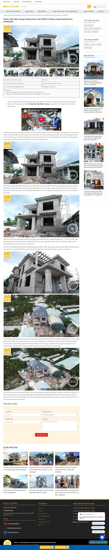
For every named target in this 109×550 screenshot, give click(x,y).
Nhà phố (95, 31)
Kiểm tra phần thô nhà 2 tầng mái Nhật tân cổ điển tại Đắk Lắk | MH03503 (66, 470)
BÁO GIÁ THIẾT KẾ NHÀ (13, 11)
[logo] (7, 544)
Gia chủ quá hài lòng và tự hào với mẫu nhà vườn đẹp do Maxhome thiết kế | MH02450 (93, 110)
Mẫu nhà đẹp (42, 11)
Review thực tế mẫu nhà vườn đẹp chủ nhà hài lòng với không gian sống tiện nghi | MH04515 (93, 165)
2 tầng (92, 44)
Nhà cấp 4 (97, 28)
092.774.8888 (101, 7)
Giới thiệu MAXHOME (44, 516)
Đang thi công (89, 11)
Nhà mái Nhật (89, 25)
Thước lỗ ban (27, 1)
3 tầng (98, 44)
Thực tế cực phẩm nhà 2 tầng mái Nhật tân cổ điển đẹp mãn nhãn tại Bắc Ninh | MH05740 (93, 193)
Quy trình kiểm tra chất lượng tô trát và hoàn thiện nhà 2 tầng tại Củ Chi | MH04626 (40, 470)
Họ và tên (8, 411)
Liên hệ (40, 524)
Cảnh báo (38, 1)
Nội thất (101, 11)
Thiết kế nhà (29, 11)
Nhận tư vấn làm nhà (98, 542)
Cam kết (16, 1)
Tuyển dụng (41, 519)
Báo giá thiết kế (42, 513)
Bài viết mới (89, 56)
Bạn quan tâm (46, 411)
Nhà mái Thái (88, 28)
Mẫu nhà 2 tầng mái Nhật (12, 186)
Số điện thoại (9, 419)
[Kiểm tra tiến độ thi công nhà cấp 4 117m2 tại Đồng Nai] (15, 481)
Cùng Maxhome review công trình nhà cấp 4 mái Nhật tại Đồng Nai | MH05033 (93, 137)
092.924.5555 (101, 5)
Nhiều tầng (88, 47)
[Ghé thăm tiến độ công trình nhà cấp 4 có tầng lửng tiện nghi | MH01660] (15, 458)
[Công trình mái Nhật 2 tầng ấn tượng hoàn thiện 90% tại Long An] (41, 481)
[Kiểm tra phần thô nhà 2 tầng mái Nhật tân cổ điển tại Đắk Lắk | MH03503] (67, 458)
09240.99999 (84, 511)
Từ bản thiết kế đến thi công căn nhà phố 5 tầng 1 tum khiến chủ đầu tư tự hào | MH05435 (67, 493)
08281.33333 (83, 508)
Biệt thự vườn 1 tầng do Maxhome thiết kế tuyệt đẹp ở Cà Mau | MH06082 (93, 82)
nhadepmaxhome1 (16, 528)
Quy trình (6, 1)
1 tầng (86, 44)
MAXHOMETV (15, 523)
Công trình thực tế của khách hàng (65, 11)
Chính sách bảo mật (44, 522)
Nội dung (45, 419)
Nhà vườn (87, 31)
